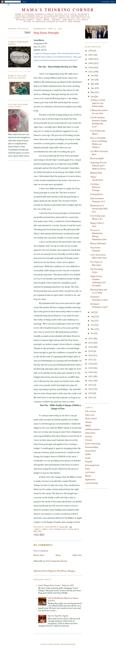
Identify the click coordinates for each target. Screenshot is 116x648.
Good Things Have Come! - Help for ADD (56, 585)
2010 (90, 68)
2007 (90, 55)
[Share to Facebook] (41, 534)
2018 (90, 364)
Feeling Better (96, 194)
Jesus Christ (90, 451)
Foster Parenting (92, 444)
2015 (90, 351)
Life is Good (90, 411)
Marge (88, 476)
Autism (88, 422)
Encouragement (92, 465)
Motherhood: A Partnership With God (99, 209)
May (93, 92)
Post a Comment (41, 551)
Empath (88, 462)
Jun (92, 97)
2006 (90, 51)
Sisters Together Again (58, 616)
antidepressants (92, 429)
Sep (93, 321)
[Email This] (35, 534)
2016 (90, 356)
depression (90, 433)
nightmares (90, 480)
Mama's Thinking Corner (58, 9)
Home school (91, 419)
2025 (90, 393)
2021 (90, 377)
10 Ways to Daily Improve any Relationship (97, 103)
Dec (93, 333)
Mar (93, 84)
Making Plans (96, 173)
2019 (90, 368)
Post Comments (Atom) (56, 561)
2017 (90, 360)
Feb (93, 80)
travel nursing (91, 483)
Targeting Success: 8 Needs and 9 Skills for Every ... (98, 166)
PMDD (88, 426)
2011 (90, 72)
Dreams (88, 440)
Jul (92, 312)
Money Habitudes (98, 244)
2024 (90, 389)
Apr (93, 88)
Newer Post (39, 555)
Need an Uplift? (97, 159)
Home (58, 555)
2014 (90, 347)
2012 (90, 339)
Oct (92, 325)
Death (88, 458)
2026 (90, 398)
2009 (90, 63)
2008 (90, 59)
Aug (93, 317)
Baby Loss (89, 415)
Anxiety (88, 437)
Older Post (77, 555)
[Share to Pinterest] (43, 534)
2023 (90, 385)
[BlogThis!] (37, 534)
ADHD (88, 454)
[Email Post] (70, 527)
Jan (92, 76)
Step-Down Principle (46, 32)
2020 (90, 372)
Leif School (90, 472)
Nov (93, 329)
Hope (87, 469)
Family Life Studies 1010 (54, 529)
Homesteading (91, 447)
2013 (90, 343)
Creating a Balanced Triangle (95, 187)
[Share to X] (39, 534)
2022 (90, 381)
